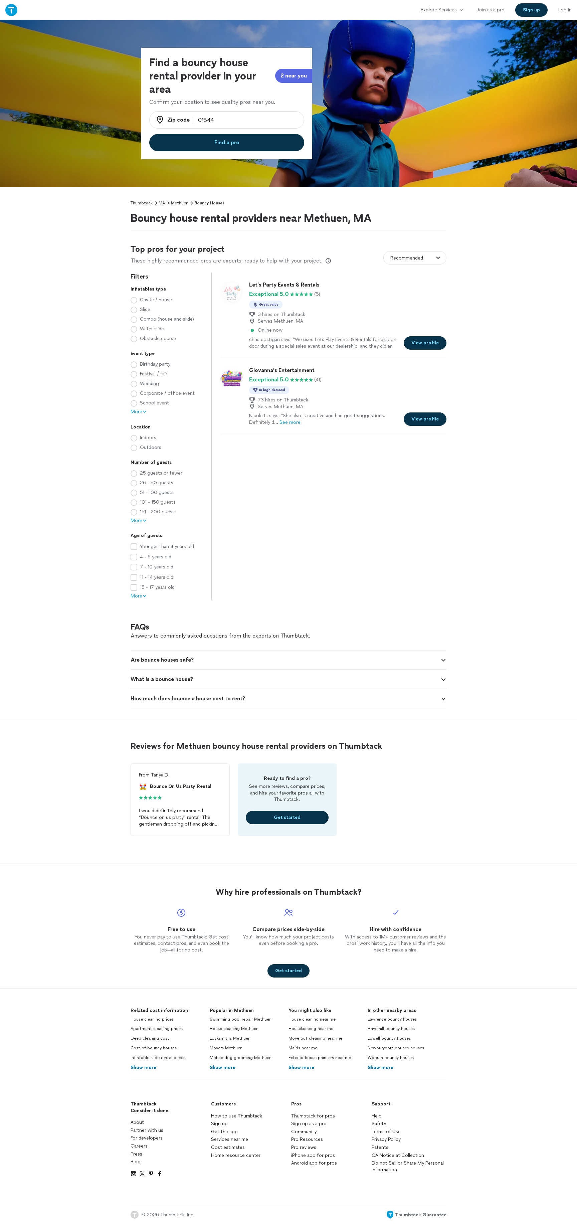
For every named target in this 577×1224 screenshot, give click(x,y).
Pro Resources (307, 1139)
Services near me (229, 1139)
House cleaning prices (152, 1019)
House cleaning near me (312, 1019)
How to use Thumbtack (236, 1116)
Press (136, 1154)
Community (304, 1131)
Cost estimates (228, 1147)
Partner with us (147, 1130)
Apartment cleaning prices (157, 1028)
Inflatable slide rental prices (158, 1057)
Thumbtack (142, 203)
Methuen (179, 203)
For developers (147, 1138)
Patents (380, 1147)
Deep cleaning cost (150, 1038)
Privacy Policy (386, 1139)
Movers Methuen (226, 1048)
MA (162, 203)
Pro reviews (303, 1147)
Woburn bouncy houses (391, 1057)
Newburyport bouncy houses (396, 1048)
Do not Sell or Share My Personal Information (408, 1166)
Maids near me (302, 1048)
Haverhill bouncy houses (391, 1028)
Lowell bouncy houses (389, 1038)
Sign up (219, 1123)
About (137, 1122)
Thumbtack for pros (313, 1116)
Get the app (224, 1131)
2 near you (293, 75)
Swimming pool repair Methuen (240, 1019)
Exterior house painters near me (319, 1057)
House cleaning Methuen (234, 1028)
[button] (288, 660)
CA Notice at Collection (398, 1155)
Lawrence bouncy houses (392, 1019)
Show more (143, 1067)
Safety (379, 1123)
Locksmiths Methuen (230, 1038)
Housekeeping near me (310, 1028)
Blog (136, 1162)
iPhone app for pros (313, 1155)
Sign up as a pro (309, 1123)
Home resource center (235, 1155)
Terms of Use (386, 1131)
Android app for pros (314, 1163)
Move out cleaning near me (315, 1038)
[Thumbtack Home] (11, 10)
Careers (139, 1146)
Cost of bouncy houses (154, 1048)
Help (377, 1116)
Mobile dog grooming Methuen (240, 1057)
